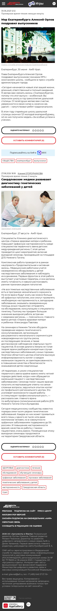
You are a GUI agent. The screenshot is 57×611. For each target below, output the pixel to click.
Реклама (7, 511)
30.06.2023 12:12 (8, 11)
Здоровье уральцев (11, 228)
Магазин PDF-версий (13, 514)
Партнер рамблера (25, 598)
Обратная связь (11, 522)
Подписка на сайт (24, 511)
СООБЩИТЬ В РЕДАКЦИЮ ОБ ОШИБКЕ (22, 526)
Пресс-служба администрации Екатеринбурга (24, 64)
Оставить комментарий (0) (28, 140)
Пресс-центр (45, 511)
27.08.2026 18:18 (8, 173)
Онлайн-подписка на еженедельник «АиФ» (27, 518)
